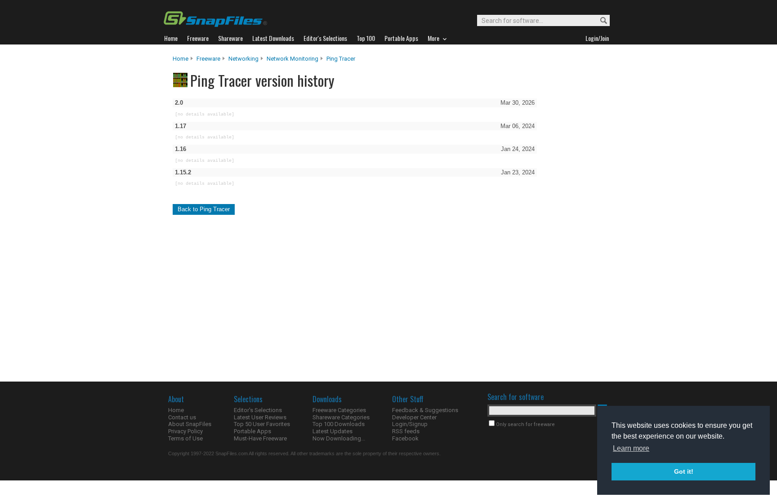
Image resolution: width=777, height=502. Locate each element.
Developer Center (414, 417)
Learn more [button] (631, 448)
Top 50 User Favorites (262, 424)
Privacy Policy (185, 431)
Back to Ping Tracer (204, 209)
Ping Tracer (340, 58)
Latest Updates (333, 431)
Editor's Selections (258, 410)
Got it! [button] (683, 471)
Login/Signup (410, 424)
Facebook (405, 438)
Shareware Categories (341, 417)
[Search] (599, 21)
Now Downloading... (339, 438)
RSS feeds (406, 431)
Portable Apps (252, 431)
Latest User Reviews (260, 417)
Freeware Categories (339, 410)
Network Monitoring (292, 58)
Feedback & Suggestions (425, 410)
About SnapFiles (189, 424)
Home (180, 58)
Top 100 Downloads (339, 424)
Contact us (182, 417)
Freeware (208, 58)
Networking (243, 58)
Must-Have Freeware (260, 438)
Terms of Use (185, 438)
